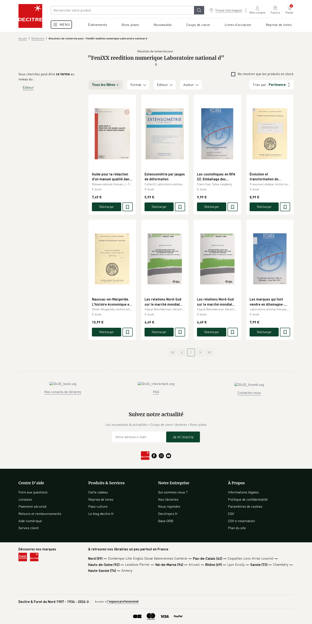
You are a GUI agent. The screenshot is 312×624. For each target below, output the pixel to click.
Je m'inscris (183, 437)
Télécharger (106, 206)
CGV (231, 513)
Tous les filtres (103, 85)
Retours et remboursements (39, 513)
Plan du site (237, 528)
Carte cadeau (98, 492)
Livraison (25, 499)
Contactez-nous (249, 392)
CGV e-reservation (241, 521)
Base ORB (165, 521)
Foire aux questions (33, 492)
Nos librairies (168, 499)
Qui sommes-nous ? (173, 492)
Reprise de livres (100, 499)
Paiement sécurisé (32, 506)
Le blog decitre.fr (101, 513)
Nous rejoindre (169, 506)
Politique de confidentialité (248, 499)
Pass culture (98, 506)
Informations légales (243, 492)
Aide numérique (30, 521)
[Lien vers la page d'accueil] (30, 16)
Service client (28, 528)
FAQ (156, 392)
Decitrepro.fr (168, 513)
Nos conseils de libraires (62, 392)
